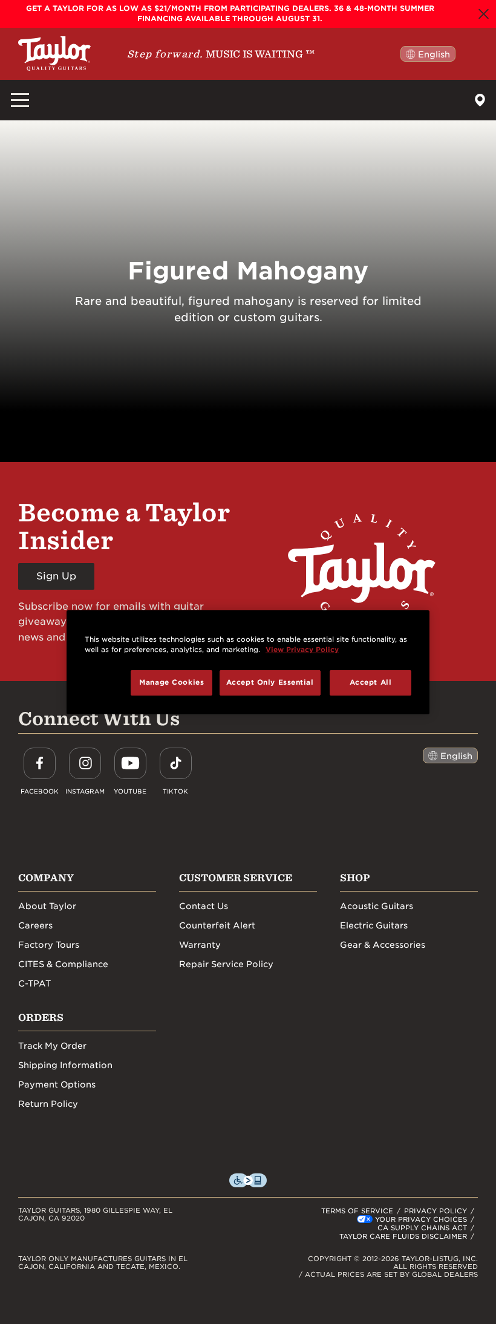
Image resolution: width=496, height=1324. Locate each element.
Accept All (371, 682)
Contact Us (203, 906)
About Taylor (47, 906)
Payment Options (57, 1084)
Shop (355, 877)
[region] (248, 662)
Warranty (200, 945)
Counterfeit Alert (217, 925)
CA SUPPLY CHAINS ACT (422, 1228)
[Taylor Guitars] (54, 53)
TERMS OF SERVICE (357, 1211)
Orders (41, 1017)
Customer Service (235, 877)
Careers (35, 925)
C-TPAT (34, 983)
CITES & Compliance (63, 964)
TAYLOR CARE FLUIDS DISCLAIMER (403, 1236)
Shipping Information (65, 1065)
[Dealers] (480, 100)
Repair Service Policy (226, 964)
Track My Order (52, 1046)
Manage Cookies (171, 682)
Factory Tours (48, 945)
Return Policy (48, 1104)
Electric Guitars (374, 925)
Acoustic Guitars (376, 906)
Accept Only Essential (270, 682)
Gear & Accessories (382, 945)
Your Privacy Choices (421, 1219)
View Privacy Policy (302, 649)
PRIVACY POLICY (435, 1211)
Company (46, 877)
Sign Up (56, 576)
